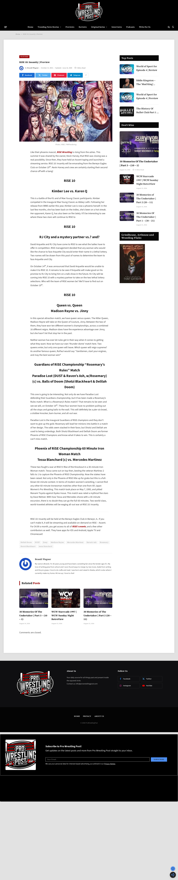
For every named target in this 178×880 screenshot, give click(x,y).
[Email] (21, 185)
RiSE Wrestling (64, 152)
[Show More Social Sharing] (85, 75)
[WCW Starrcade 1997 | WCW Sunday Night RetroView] (65, 598)
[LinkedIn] (21, 172)
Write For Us (144, 27)
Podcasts (130, 27)
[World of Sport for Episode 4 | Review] (127, 69)
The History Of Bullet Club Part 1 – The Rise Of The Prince (147, 110)
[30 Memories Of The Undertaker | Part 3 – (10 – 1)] (33, 598)
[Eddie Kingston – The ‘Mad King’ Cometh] (127, 83)
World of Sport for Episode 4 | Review (146, 68)
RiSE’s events (79, 526)
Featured (24, 57)
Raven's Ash (92, 542)
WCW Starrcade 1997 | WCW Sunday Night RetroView (64, 615)
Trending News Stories (48, 27)
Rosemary (104, 542)
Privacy (87, 716)
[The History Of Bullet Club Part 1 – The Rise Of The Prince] (127, 111)
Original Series (98, 27)
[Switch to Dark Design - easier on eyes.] (172, 27)
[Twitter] (21, 166)
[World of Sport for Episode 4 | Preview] (127, 97)
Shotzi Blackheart (28, 546)
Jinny (45, 542)
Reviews (83, 27)
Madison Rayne (57, 542)
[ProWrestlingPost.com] (89, 11)
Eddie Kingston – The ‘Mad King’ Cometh (145, 82)
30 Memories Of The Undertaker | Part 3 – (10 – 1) (33, 615)
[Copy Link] (21, 192)
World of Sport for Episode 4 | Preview (147, 96)
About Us (99, 716)
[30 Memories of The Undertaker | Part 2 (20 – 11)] (98, 598)
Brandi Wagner (33, 68)
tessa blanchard (45, 546)
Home (30, 27)
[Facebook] (21, 159)
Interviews (117, 27)
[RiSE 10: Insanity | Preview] (65, 111)
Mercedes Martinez (75, 542)
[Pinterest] (21, 179)
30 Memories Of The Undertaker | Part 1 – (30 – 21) (146, 216)
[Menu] (5, 27)
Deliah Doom (26, 542)
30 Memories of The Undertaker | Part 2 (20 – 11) (97, 615)
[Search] (168, 27)
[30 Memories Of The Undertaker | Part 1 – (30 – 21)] (127, 216)
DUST (37, 542)
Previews (70, 27)
